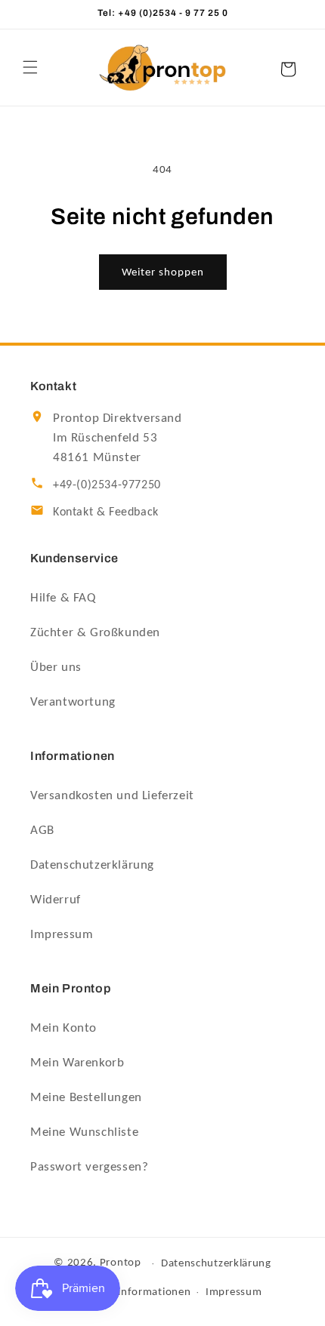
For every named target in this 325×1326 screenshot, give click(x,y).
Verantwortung (73, 701)
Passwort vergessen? (89, 1166)
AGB (42, 830)
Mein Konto (63, 1027)
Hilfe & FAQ (63, 597)
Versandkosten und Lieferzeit (112, 795)
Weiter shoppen (163, 271)
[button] (30, 67)
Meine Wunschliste (84, 1132)
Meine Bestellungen (86, 1097)
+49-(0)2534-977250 (107, 484)
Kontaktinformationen (134, 1291)
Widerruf (55, 899)
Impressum (61, 934)
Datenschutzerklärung (92, 864)
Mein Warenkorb (77, 1062)
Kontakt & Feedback (106, 511)
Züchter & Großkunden (95, 632)
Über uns (56, 667)
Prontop (120, 1262)
